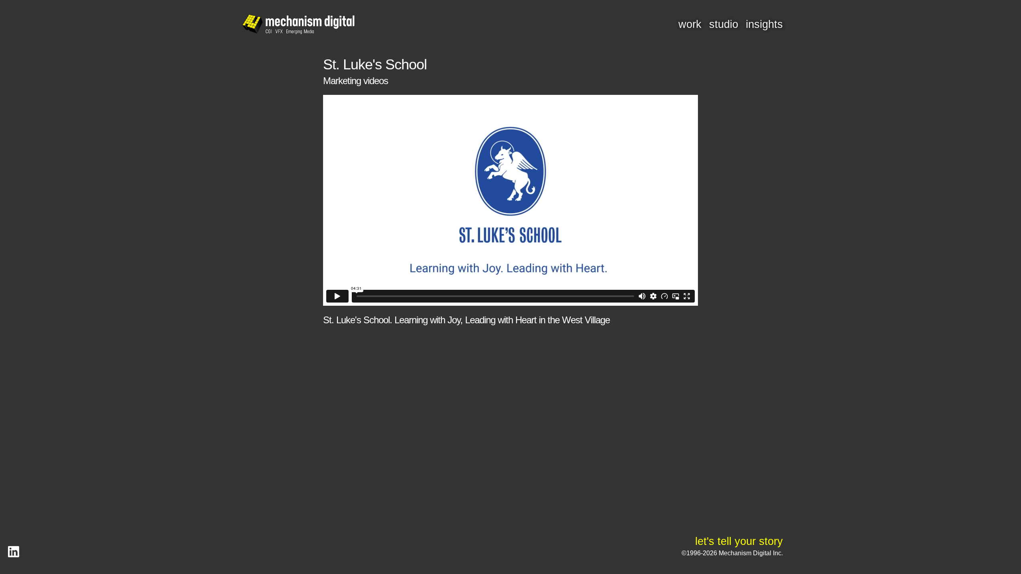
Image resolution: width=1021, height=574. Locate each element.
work (690, 24)
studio (723, 24)
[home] (298, 25)
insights (764, 24)
